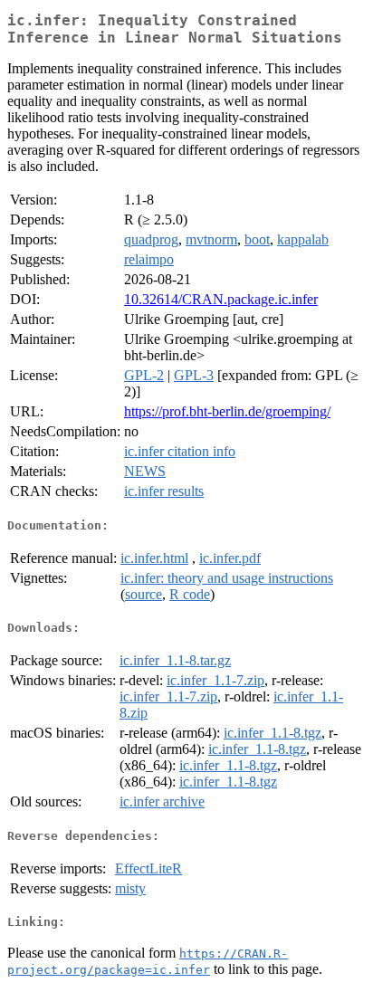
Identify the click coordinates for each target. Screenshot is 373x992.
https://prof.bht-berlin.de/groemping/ (227, 411)
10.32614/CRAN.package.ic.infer (221, 299)
